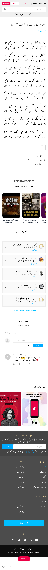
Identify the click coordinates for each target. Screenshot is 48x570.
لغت (25, 14)
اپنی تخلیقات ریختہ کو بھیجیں (39, 487)
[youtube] (25, 540)
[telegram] (13, 540)
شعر (30, 14)
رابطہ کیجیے (21, 477)
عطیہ (45, 467)
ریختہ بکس (21, 512)
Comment (38, 346)
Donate (15, 3)
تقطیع (44, 477)
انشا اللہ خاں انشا (41, 31)
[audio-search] (5, 9)
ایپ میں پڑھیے (24, 558)
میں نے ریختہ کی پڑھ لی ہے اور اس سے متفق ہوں (25, 451)
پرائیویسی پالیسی (30, 451)
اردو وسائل (43, 482)
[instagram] (19, 540)
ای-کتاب (16, 14)
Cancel (28, 346)
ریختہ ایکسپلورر (20, 487)
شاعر (33, 14)
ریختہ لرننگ (43, 507)
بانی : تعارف (20, 472)
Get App (6, 3)
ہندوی (22, 502)
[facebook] (36, 540)
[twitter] (31, 540)
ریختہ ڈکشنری (20, 507)
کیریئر (22, 482)
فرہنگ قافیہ (43, 472)
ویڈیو (21, 14)
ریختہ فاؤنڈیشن (20, 467)
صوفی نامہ (43, 502)
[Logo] (37, 3)
